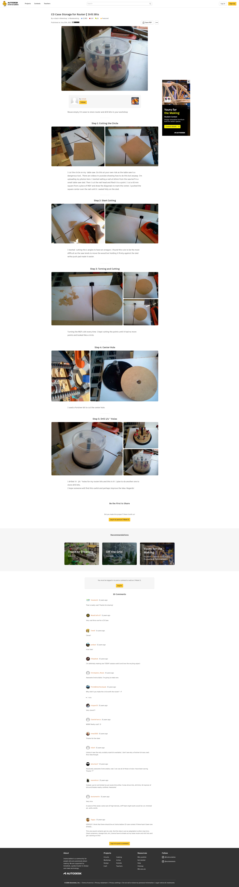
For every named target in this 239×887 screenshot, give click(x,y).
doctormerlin (95, 797)
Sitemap (140, 866)
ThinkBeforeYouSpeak (98, 687)
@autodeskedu (170, 861)
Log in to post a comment (120, 843)
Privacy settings (115, 883)
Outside (119, 863)
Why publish (142, 857)
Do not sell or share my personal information (138, 883)
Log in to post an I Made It (119, 520)
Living (118, 860)
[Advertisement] (176, 108)
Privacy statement (101, 883)
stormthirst (95, 780)
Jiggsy (93, 820)
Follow (83, 102)
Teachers (47, 4)
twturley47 (94, 764)
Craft (105, 866)
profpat (93, 645)
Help (139, 863)
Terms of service (87, 883)
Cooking (119, 857)
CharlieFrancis (96, 720)
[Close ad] (188, 81)
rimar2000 (94, 734)
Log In (223, 4)
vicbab (55, 18)
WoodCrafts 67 (96, 615)
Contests (37, 4)
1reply (89, 697)
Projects (28, 4)
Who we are (142, 869)
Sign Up (232, 4)
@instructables (170, 857)
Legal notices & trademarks (165, 883)
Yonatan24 (94, 600)
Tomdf (93, 631)
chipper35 (94, 705)
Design (106, 863)
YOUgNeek (94, 659)
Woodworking (74, 18)
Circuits (106, 857)
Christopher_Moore (97, 673)
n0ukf (93, 748)
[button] (157, 22)
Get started (141, 860)
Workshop (63, 18)
